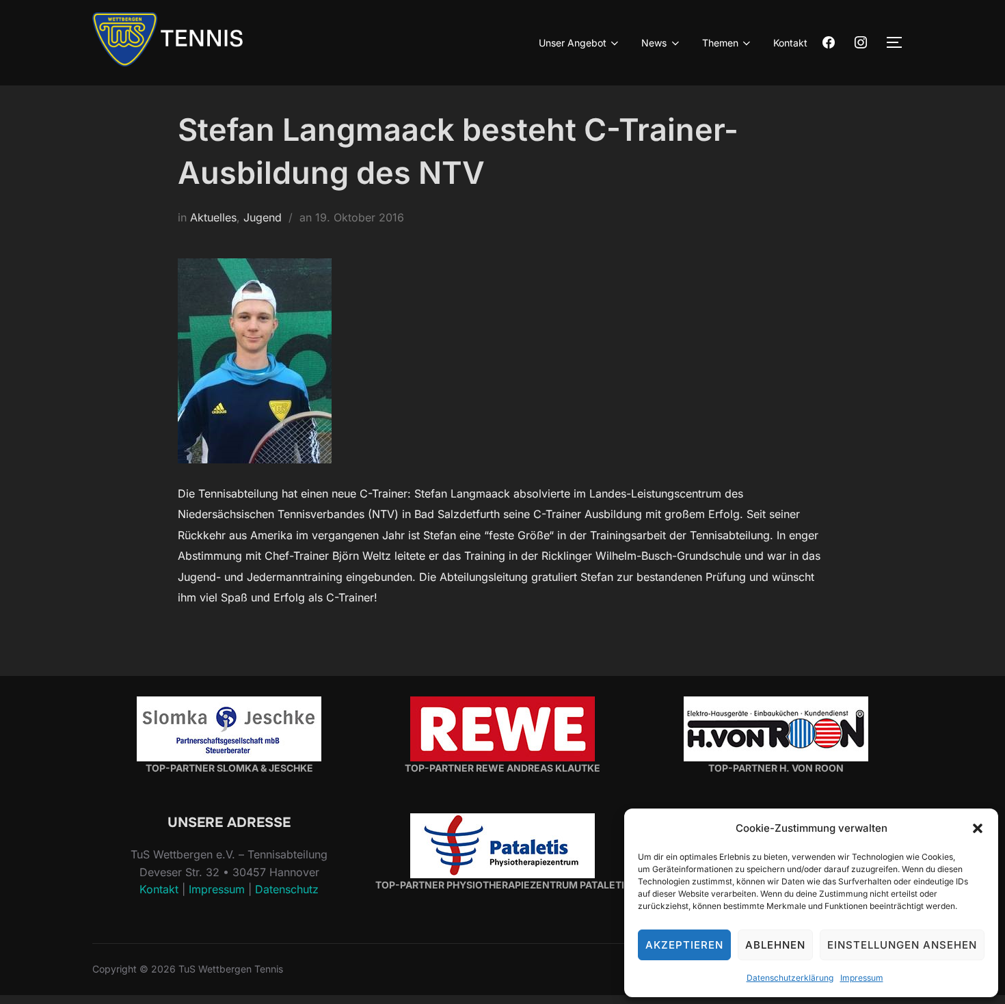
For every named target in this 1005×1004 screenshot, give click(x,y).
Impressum (861, 978)
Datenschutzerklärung (790, 978)
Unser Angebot (572, 43)
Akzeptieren (684, 944)
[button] (977, 828)
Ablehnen (775, 944)
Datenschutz (287, 889)
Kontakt (790, 43)
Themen (720, 43)
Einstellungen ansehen (902, 944)
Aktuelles (213, 217)
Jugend (262, 217)
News (654, 43)
